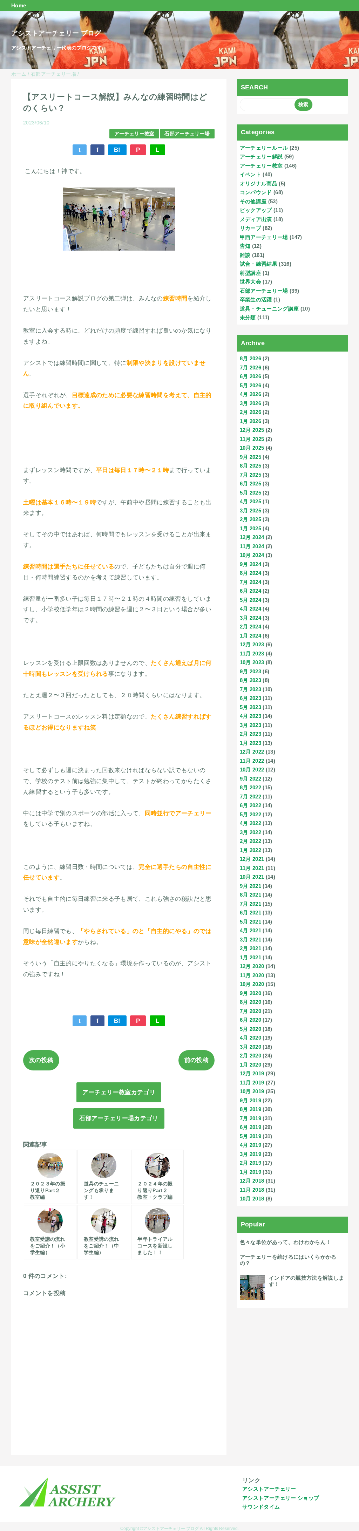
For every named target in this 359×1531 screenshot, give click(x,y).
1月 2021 (250, 957)
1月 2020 (250, 1065)
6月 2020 (250, 1020)
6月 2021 (250, 913)
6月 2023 (250, 698)
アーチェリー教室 (134, 133)
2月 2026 (250, 412)
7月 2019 (250, 1118)
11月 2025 (252, 439)
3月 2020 (250, 1047)
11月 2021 (252, 868)
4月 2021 (250, 930)
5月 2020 (250, 1029)
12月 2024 (252, 537)
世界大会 (250, 282)
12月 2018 (252, 1181)
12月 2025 (252, 430)
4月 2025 (250, 501)
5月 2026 (250, 385)
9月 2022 (250, 779)
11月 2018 (252, 1190)
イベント (250, 174)
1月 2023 (250, 743)
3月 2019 (250, 1154)
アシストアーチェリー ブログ (56, 33)
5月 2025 (250, 493)
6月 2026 (250, 376)
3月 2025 (250, 510)
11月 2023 (252, 653)
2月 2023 (250, 734)
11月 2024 (252, 546)
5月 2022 (250, 814)
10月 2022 (252, 770)
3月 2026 (250, 403)
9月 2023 (250, 671)
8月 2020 (250, 1002)
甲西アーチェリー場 (264, 237)
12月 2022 (252, 752)
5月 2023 (250, 707)
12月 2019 (252, 1073)
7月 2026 (250, 367)
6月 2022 (250, 805)
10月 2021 (252, 877)
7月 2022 (250, 796)
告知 (245, 246)
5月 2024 (250, 600)
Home (18, 5)
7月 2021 (250, 904)
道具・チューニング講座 (269, 309)
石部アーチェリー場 (187, 133)
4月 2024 (250, 609)
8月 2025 (250, 466)
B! (117, 150)
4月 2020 (250, 1038)
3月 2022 (250, 832)
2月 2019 (250, 1163)
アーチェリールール (264, 148)
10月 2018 (252, 1199)
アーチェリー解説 (261, 156)
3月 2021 (250, 940)
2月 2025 (250, 519)
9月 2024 (250, 564)
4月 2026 (250, 394)
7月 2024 (250, 582)
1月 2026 (250, 421)
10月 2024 (252, 555)
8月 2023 (250, 680)
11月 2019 (252, 1083)
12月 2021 (252, 859)
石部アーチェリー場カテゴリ (118, 1118)
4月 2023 (250, 716)
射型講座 (250, 273)
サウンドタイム (261, 1507)
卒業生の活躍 (256, 299)
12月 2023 (252, 644)
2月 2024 (250, 627)
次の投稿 (41, 1060)
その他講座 (253, 201)
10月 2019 (252, 1091)
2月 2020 (250, 1056)
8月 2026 (250, 358)
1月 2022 (250, 850)
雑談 (245, 255)
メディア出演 (256, 219)
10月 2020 (252, 984)
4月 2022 (250, 823)
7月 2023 (250, 689)
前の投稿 (196, 1060)
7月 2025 (250, 475)
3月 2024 (250, 618)
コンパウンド (256, 192)
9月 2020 (250, 993)
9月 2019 (250, 1100)
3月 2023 (250, 725)
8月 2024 (250, 573)
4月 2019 (250, 1145)
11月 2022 (252, 761)
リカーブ (250, 228)
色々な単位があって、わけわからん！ (285, 1242)
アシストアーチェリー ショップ (280, 1498)
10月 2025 (252, 448)
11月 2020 (252, 975)
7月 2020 (250, 1011)
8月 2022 (250, 787)
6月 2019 (250, 1127)
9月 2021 (250, 886)
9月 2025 (250, 457)
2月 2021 (250, 948)
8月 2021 (250, 895)
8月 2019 (250, 1109)
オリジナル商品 (258, 183)
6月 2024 (250, 591)
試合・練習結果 (258, 264)
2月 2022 (250, 841)
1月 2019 (250, 1172)
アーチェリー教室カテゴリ (118, 1092)
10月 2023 (252, 662)
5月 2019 (250, 1136)
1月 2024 (250, 636)
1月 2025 (250, 528)
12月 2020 (252, 966)
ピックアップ (256, 210)
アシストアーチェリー (269, 1489)
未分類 (248, 317)
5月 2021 (250, 922)
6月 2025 (250, 483)
